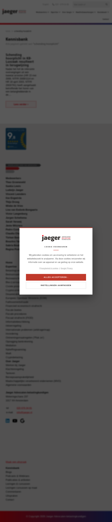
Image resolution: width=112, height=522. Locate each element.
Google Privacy (67, 268)
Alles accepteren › (56, 277)
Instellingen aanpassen (56, 285)
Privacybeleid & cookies (48, 268)
